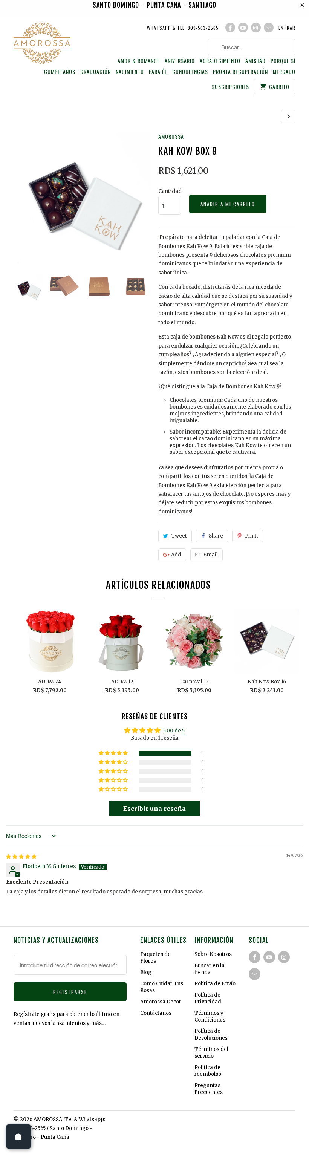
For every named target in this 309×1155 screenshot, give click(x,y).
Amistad (255, 60)
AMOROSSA (171, 136)
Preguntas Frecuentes (208, 1088)
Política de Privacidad (207, 998)
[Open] (18, 1136)
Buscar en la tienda (209, 969)
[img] (21, 856)
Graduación (95, 71)
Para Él (158, 71)
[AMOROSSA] (42, 44)
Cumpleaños (59, 71)
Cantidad (170, 191)
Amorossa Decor (160, 1002)
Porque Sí (283, 60)
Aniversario (180, 60)
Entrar (286, 28)
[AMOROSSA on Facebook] (230, 27)
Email (210, 554)
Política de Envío (215, 983)
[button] (114, 753)
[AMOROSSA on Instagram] (256, 27)
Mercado (284, 71)
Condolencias (190, 71)
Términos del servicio (211, 1052)
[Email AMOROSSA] (269, 27)
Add (176, 554)
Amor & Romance (139, 60)
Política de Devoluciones (211, 1034)
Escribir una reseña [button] (154, 808)
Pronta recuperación (240, 71)
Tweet (179, 536)
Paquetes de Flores (155, 957)
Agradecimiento (220, 60)
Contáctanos (155, 1013)
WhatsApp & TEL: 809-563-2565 (183, 28)
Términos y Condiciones (209, 1016)
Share (216, 536)
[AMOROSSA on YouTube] (243, 27)
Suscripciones (230, 86)
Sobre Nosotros (213, 954)
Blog (145, 972)
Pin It (251, 536)
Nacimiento (130, 71)
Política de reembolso (207, 1070)
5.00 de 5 (174, 731)
